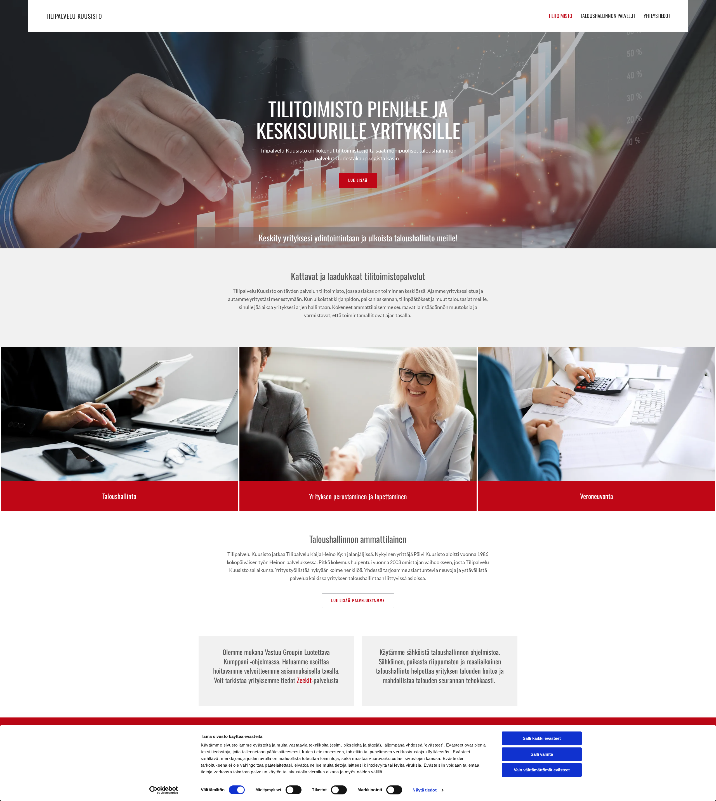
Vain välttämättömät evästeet (542, 769)
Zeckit (304, 680)
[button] (358, 180)
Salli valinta (542, 754)
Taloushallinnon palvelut (608, 15)
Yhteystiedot (657, 15)
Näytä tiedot (424, 790)
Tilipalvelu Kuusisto (74, 15)
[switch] (294, 789)
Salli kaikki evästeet (542, 738)
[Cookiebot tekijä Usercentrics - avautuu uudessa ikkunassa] (163, 790)
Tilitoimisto (560, 15)
